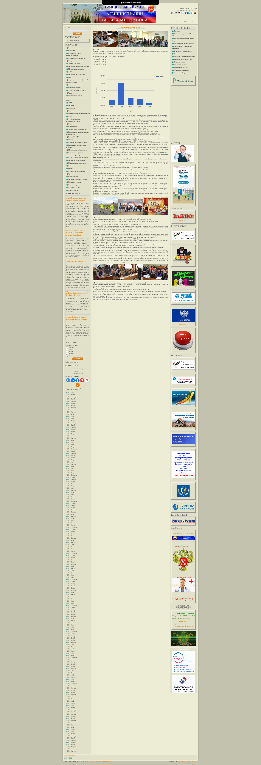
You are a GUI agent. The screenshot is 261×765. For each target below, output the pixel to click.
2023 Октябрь (71, 712)
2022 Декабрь (71, 690)
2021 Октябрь (71, 660)
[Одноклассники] (192, 13)
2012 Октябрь (71, 425)
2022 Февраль (71, 668)
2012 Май (70, 414)
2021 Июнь (70, 651)
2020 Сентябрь (72, 631)
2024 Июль (70, 731)
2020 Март (70, 618)
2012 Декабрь (71, 429)
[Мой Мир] (195, 13)
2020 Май (70, 623)
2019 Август (71, 603)
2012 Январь (71, 405)
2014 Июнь (70, 468)
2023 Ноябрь (71, 714)
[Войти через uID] (68, 380)
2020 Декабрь (71, 638)
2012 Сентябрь (72, 423)
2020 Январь (71, 614)
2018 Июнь (70, 573)
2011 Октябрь (71, 399)
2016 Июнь (70, 520)
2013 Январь (71, 431)
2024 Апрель (71, 725)
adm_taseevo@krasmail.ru (100, 761)
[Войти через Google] (87, 380)
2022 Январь (71, 666)
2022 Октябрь (71, 686)
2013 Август (71, 447)
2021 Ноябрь (71, 662)
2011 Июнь (70, 392)
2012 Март (70, 410)
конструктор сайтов (183, 761)
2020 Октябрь (71, 633)
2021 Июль (70, 653)
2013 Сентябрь (72, 449)
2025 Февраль (71, 746)
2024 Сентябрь (72, 736)
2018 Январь (71, 562)
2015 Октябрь (71, 503)
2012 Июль (70, 418)
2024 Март (70, 723)
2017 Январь (71, 536)
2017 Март (70, 540)
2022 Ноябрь (71, 688)
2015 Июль (70, 497)
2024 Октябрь (71, 738)
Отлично (71, 347)
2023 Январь (71, 692)
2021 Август (71, 655)
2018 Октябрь (71, 581)
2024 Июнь (70, 729)
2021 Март (70, 644)
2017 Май (70, 544)
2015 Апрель (71, 490)
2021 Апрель (71, 647)
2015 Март (70, 488)
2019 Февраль (71, 590)
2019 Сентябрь (72, 605)
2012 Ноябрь (71, 427)
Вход (193, 21)
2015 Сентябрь (72, 501)
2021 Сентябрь (72, 657)
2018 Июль (70, 575)
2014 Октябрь (71, 477)
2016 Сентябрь (72, 527)
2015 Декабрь (71, 507)
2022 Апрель (71, 673)
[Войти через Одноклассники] (78, 385)
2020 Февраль (71, 616)
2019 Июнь (70, 599)
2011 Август (71, 394)
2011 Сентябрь (72, 397)
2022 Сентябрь (72, 683)
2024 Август (71, 733)
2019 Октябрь (71, 607)
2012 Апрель (71, 412)
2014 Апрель (71, 464)
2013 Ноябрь (71, 453)
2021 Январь (71, 640)
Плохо (71, 353)
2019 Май (70, 597)
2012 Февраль (71, 407)
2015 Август (71, 499)
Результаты (69, 361)
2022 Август (71, 681)
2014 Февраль (71, 460)
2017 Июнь (70, 547)
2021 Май (70, 649)
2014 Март (70, 462)
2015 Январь (71, 484)
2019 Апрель (71, 594)
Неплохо (71, 351)
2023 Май (70, 701)
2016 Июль (70, 523)
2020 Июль (70, 627)
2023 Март (70, 696)
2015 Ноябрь (71, 505)
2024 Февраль (71, 720)
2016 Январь (71, 510)
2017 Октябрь (71, 555)
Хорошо (71, 349)
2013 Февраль (71, 434)
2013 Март (70, 436)
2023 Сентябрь (72, 710)
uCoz (194, 761)
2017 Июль (70, 549)
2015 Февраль (71, 486)
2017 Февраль (71, 538)
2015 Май (70, 492)
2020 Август (71, 629)
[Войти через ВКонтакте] (73, 380)
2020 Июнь (70, 625)
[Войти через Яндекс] (82, 380)
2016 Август (71, 525)
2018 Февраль (71, 564)
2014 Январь (71, 457)
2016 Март (70, 514)
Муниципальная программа (130, 27)
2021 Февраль (71, 642)
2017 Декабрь (71, 560)
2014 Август (71, 473)
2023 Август (71, 707)
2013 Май (70, 440)
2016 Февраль (71, 512)
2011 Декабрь (71, 403)
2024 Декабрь (71, 742)
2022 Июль (70, 679)
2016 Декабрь (71, 533)
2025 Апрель (71, 751)
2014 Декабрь (71, 481)
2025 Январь (71, 744)
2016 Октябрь (71, 529)
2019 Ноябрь (71, 610)
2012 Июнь (70, 416)
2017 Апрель (71, 542)
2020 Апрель (71, 620)
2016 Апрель (71, 516)
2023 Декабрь (71, 716)
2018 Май (70, 570)
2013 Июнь (70, 442)
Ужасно (71, 356)
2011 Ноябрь (71, 401)
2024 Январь (71, 718)
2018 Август (71, 577)
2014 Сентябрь (72, 475)
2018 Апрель (71, 568)
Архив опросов (79, 361)
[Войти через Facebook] (77, 380)
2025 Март (70, 749)
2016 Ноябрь (71, 531)
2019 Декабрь (71, 612)
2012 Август (71, 420)
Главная (173, 21)
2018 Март (70, 566)
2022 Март (70, 670)
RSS (195, 10)
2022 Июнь (70, 677)
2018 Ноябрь (71, 583)
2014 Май (70, 466)
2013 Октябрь (71, 451)
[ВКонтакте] (186, 13)
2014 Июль (70, 470)
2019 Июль (70, 601)
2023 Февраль (71, 694)
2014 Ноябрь (71, 479)
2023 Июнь (70, 703)
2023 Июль (70, 705)
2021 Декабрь (71, 664)
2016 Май (70, 518)
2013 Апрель (71, 438)
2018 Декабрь (71, 586)
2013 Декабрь (71, 455)
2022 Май (70, 675)
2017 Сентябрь (72, 553)
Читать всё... (183, 621)
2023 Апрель (71, 699)
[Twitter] (189, 13)
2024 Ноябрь (71, 740)
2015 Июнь (70, 494)
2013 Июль (70, 444)
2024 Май (70, 727)
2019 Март (70, 592)
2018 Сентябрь (72, 579)
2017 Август (71, 551)
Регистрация (183, 21)
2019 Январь (71, 588)
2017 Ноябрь (71, 557)
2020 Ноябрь (71, 636)
